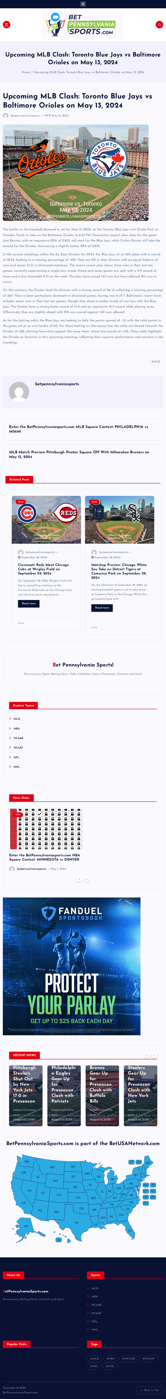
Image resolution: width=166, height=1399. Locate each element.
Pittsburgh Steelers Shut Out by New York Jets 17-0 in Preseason (24, 1085)
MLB (47, 115)
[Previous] (80, 879)
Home (26, 72)
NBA (17, 728)
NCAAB (18, 738)
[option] (46, 840)
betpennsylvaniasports (25, 115)
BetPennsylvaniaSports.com (25, 1291)
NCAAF (18, 748)
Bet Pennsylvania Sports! (83, 665)
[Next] (86, 879)
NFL (16, 757)
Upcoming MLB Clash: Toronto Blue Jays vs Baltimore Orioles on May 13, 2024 (89, 72)
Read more (29, 603)
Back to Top (151, 1390)
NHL (17, 767)
